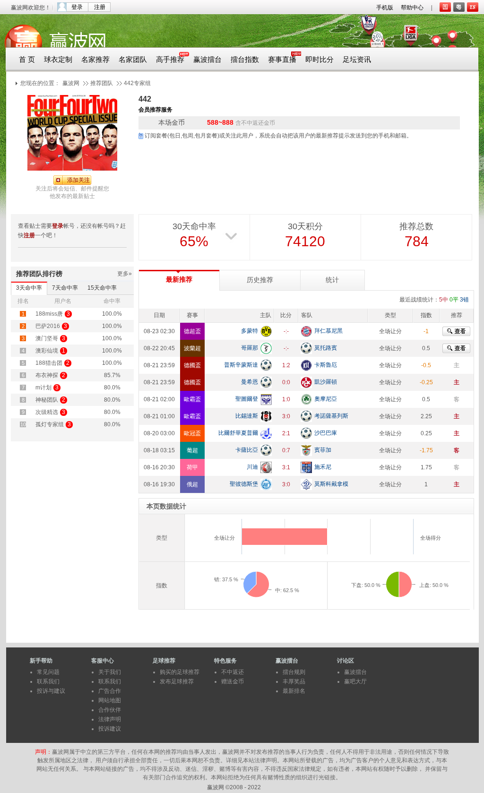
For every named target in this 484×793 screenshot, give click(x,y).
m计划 (43, 387)
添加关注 (78, 180)
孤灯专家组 (49, 424)
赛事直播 (282, 59)
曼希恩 (249, 382)
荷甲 (192, 467)
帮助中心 (412, 7)
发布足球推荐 (177, 681)
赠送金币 (232, 681)
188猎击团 (48, 363)
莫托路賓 (325, 348)
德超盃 (192, 331)
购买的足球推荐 (179, 672)
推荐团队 (101, 83)
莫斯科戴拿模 (331, 484)
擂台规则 (294, 672)
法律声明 (109, 719)
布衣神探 (46, 375)
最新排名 (294, 691)
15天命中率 (102, 287)
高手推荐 (170, 59)
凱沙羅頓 (325, 382)
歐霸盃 (192, 399)
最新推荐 (179, 279)
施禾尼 (322, 467)
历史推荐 (260, 280)
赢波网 (70, 83)
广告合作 (109, 691)
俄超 (192, 484)
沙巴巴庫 (325, 433)
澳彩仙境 (46, 350)
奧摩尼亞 (325, 399)
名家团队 (133, 59)
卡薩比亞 (246, 450)
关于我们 (109, 672)
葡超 (192, 450)
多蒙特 (249, 331)
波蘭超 (192, 348)
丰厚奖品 (294, 681)
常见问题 (48, 672)
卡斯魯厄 (325, 365)
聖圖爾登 (246, 399)
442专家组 (137, 83)
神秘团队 (46, 399)
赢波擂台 (207, 59)
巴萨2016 (47, 326)
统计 (332, 280)
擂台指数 (245, 59)
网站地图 (109, 700)
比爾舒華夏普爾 (238, 433)
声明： (43, 752)
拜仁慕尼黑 (328, 331)
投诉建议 (109, 728)
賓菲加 (322, 450)
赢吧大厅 (355, 681)
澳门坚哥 (46, 338)
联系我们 (48, 681)
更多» (124, 273)
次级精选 (46, 412)
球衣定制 (58, 59)
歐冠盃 (192, 433)
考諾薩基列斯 (331, 416)
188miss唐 (49, 313)
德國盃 (192, 365)
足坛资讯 (357, 59)
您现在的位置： (40, 83)
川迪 (252, 467)
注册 (99, 7)
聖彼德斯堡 (244, 484)
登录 (77, 7)
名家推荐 (95, 59)
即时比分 (319, 59)
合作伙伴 (109, 710)
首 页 (27, 59)
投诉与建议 (51, 691)
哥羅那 (249, 348)
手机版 (384, 7)
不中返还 (232, 672)
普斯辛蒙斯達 (241, 365)
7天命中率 (65, 287)
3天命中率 (29, 287)
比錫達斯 (246, 416)
